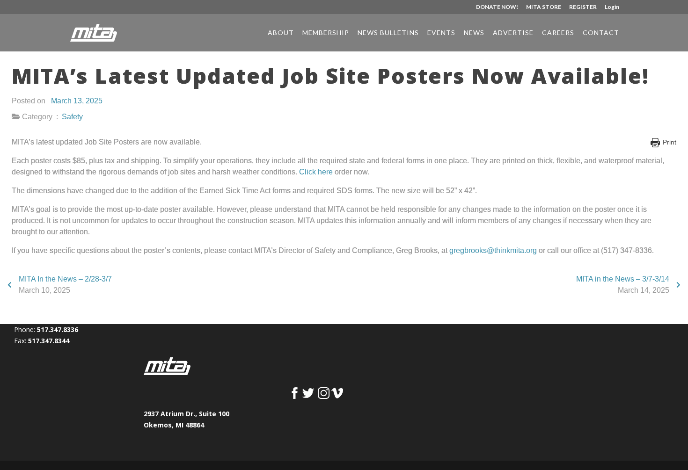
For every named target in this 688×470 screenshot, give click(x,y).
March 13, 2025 (76, 101)
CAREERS (558, 32)
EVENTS (441, 32)
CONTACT (601, 32)
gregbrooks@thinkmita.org (493, 250)
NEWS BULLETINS (388, 32)
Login (612, 7)
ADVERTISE (513, 32)
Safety (72, 117)
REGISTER (583, 7)
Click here (316, 172)
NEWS (474, 32)
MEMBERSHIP (325, 32)
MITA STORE (543, 7)
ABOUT (281, 32)
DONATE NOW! (497, 7)
